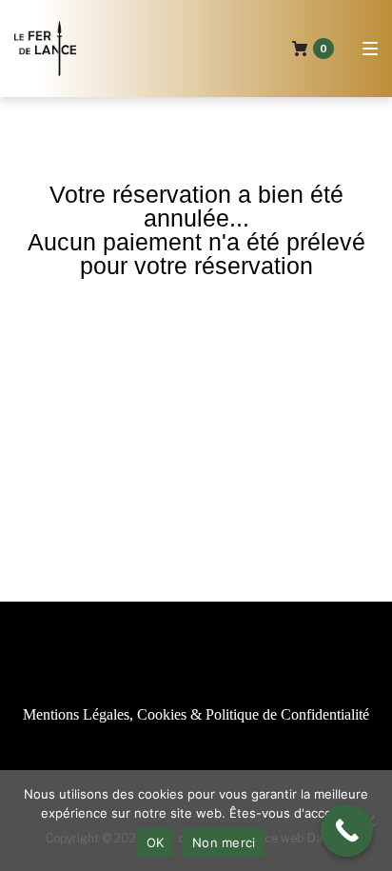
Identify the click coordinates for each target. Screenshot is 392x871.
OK (156, 842)
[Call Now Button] (347, 830)
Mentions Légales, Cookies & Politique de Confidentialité (196, 714)
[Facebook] (227, 757)
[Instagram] (196, 757)
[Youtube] (164, 757)
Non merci (223, 842)
